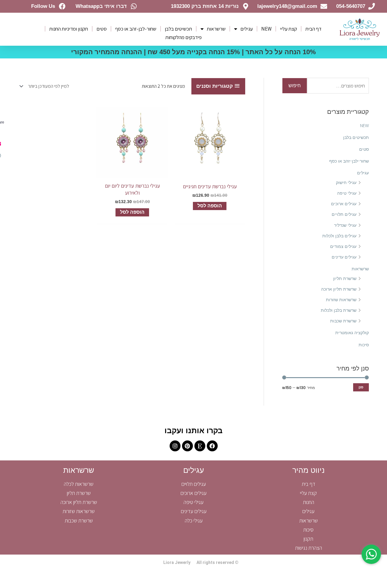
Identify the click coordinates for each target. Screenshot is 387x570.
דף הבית (313, 28)
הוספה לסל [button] (209, 205)
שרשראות (216, 28)
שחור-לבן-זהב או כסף (135, 28)
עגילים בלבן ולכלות (339, 236)
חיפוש (294, 85)
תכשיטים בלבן (178, 28)
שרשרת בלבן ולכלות (338, 310)
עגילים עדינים (344, 257)
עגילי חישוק (346, 183)
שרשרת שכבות (343, 321)
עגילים (246, 28)
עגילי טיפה (346, 193)
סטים (101, 28)
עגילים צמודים (343, 246)
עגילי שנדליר (345, 225)
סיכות (364, 345)
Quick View (210, 173)
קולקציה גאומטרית (352, 333)
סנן (361, 387)
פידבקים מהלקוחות (183, 37)
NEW (266, 28)
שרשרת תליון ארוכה (338, 289)
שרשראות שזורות (341, 300)
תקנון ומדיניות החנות (68, 28)
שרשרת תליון (344, 278)
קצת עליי (288, 28)
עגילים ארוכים (343, 204)
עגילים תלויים (344, 214)
